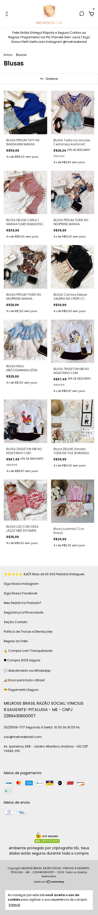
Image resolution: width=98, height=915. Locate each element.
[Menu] (8, 14)
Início (8, 55)
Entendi (14, 905)
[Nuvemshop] (49, 882)
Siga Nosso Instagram (21, 584)
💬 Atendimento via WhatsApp (27, 670)
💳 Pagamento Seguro (21, 690)
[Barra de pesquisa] (81, 14)
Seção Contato (15, 622)
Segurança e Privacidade (23, 612)
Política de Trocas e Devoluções (28, 631)
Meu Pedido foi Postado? (22, 603)
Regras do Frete (16, 641)
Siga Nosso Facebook (20, 593)
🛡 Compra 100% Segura (22, 660)
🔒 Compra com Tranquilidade (28, 651)
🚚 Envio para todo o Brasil (24, 680)
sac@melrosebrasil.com (23, 737)
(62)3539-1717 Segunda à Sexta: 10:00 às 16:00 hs (42, 727)
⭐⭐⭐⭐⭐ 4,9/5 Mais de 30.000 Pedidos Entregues (44, 574)
